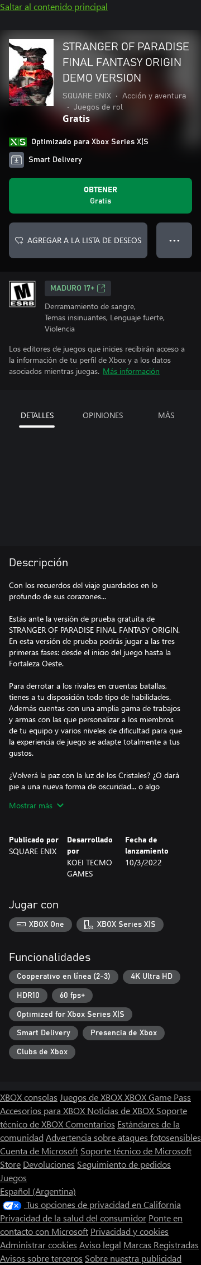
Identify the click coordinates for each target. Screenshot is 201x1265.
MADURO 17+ (72, 288)
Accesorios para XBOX (43, 1110)
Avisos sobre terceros (41, 1258)
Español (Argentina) (38, 1191)
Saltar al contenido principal (54, 6)
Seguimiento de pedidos (124, 1164)
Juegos (13, 1177)
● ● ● (174, 240)
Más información (131, 371)
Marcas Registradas (161, 1244)
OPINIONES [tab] (103, 415)
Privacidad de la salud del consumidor (73, 1218)
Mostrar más (30, 805)
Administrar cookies (38, 1244)
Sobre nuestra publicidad (133, 1258)
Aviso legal (100, 1244)
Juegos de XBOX (92, 1097)
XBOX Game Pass (158, 1097)
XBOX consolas (29, 1097)
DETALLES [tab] (37, 415)
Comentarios (90, 1124)
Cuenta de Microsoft (39, 1151)
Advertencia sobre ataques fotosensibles (123, 1137)
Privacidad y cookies (129, 1231)
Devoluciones (49, 1164)
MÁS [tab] (166, 415)
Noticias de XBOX (121, 1110)
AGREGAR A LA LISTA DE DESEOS (84, 240)
